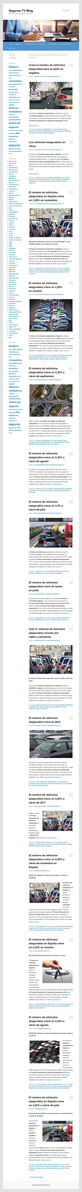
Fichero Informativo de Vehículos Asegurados (48, 130)
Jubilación (12, 263)
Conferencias (13, 189)
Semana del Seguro (15, 329)
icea (15, 94)
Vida (10, 337)
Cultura (11, 193)
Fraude (11, 233)
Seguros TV (19, 44)
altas (64, 268)
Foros (10, 231)
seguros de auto (33, 1088)
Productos (48, 842)
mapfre (11, 105)
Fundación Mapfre (13, 92)
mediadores (15, 111)
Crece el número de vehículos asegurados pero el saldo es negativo (47, 69)
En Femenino (53, 44)
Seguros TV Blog (21, 10)
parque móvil (43, 490)
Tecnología (12, 151)
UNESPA (31, 444)
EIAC (10, 208)
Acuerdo (12, 70)
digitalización (18, 84)
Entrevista (12, 216)
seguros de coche (50, 707)
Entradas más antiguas (36, 1177)
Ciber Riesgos (13, 172)
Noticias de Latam (31, 44)
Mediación (14, 107)
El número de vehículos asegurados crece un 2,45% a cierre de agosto (46, 1021)
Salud (10, 322)
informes (60, 270)
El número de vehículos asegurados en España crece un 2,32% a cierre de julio (46, 1101)
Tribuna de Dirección (66, 44)
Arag (14, 75)
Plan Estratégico (14, 295)
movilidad (11, 115)
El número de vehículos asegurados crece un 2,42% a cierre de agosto (46, 457)
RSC (18, 133)
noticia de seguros (59, 131)
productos (12, 133)
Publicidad (12, 303)
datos (63, 177)
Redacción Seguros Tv (53, 76)
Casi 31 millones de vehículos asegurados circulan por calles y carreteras (47, 633)
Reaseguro (12, 308)
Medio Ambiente (14, 274)
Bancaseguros (13, 170)
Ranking (11, 305)
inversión (11, 102)
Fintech (11, 225)
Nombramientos (14, 278)
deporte (11, 84)
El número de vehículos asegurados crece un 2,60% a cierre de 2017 (46, 798)
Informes (38, 129)
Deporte (11, 199)
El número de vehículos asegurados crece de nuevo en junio (45, 586)
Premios (20, 130)
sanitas (16, 136)
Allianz (11, 75)
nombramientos (15, 119)
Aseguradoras (40, 268)
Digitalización (13, 201)
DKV (10, 86)
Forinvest (12, 227)
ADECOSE (12, 73)
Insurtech (18, 97)
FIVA (39, 346)
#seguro (59, 129)
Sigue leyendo (34, 125)
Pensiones (12, 291)
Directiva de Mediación (16, 204)
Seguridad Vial (46, 129)
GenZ (10, 235)
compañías (15, 81)
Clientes (11, 174)
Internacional (13, 257)
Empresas (12, 214)
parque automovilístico (60, 844)
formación (13, 89)
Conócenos (42, 44)
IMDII (10, 246)
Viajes (11, 335)
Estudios (11, 221)
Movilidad (12, 276)
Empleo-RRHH (13, 212)
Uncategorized (13, 333)
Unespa (55, 1152)
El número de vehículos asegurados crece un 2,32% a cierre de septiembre (46, 372)
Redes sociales (13, 310)
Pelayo (16, 130)
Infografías (12, 248)
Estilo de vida (13, 218)
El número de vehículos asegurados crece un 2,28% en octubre (45, 287)
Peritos (11, 293)
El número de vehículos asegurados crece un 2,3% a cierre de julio (46, 505)
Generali (11, 94)
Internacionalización (15, 259)
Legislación (12, 267)
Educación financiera (15, 206)
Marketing (12, 269)
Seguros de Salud (14, 149)
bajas (68, 268)
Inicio (10, 44)
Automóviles (57, 177)
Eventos (11, 223)
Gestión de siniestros (15, 240)
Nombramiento (13, 117)
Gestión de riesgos (14, 238)
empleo (13, 87)
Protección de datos (15, 301)
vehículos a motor (40, 1168)
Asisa (16, 75)
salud (11, 136)
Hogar (10, 242)
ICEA (10, 244)
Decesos (11, 197)
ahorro (17, 73)
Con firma (12, 48)
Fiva (52, 131)
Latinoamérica (13, 265)
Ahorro (11, 165)
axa (19, 75)
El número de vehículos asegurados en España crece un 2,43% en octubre (46, 943)
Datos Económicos (50, 268)
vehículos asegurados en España (54, 272)
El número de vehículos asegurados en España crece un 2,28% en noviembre (46, 196)
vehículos (39, 133)
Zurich (10, 153)
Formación (12, 229)
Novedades (12, 280)
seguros (34, 133)
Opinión (11, 286)
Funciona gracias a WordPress (41, 1185)
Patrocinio (11, 130)
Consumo (12, 191)
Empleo (11, 210)
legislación (16, 102)
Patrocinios (12, 288)
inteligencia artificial (14, 100)
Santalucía (12, 139)
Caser (10, 78)
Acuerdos (18, 70)
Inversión (12, 261)
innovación (12, 252)
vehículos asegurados (40, 444)
